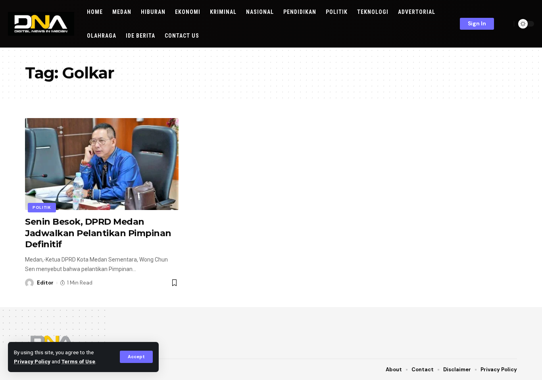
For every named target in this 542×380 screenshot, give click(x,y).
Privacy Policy (32, 361)
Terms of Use (78, 361)
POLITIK (42, 207)
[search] (506, 24)
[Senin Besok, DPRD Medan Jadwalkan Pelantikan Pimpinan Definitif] (102, 164)
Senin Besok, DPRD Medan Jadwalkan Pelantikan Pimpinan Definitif (98, 233)
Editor (45, 282)
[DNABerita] (41, 24)
